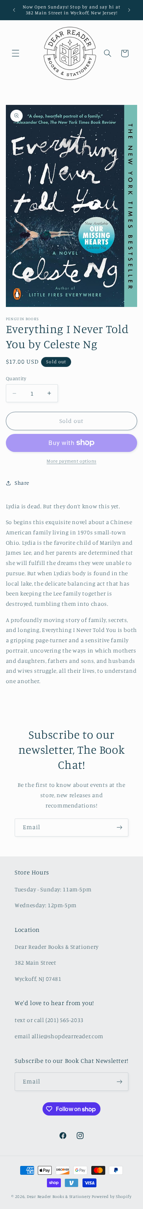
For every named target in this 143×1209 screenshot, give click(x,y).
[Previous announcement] (14, 10)
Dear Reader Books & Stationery (59, 1196)
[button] (15, 53)
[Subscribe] (119, 828)
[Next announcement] (129, 10)
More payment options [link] (71, 461)
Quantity (16, 378)
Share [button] (22, 483)
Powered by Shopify (112, 1196)
